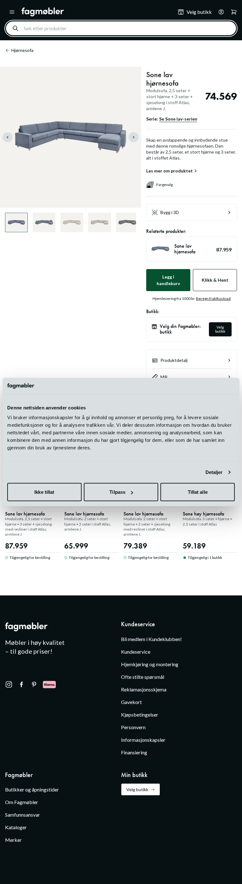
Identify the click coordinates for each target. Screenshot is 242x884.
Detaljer (214, 472)
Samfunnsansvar (22, 815)
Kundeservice (135, 652)
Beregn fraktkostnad (213, 298)
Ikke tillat (44, 492)
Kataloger (16, 827)
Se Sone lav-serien (178, 118)
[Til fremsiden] (95, 12)
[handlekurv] (219, 12)
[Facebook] (21, 684)
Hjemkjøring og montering (149, 664)
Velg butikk (220, 329)
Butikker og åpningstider (32, 789)
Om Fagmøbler (21, 802)
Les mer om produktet (169, 170)
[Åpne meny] (12, 12)
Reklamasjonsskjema (143, 689)
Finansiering (134, 752)
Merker (13, 840)
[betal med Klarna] (49, 684)
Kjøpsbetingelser (139, 715)
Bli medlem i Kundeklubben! (151, 639)
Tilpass (117, 492)
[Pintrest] (34, 684)
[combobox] (121, 28)
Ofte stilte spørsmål (142, 677)
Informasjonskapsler (143, 740)
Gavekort (131, 702)
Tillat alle (198, 492)
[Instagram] (9, 684)
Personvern (133, 727)
